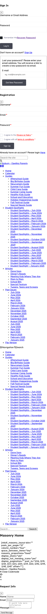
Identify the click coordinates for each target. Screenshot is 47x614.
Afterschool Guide (19, 178)
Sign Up (28, 52)
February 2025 (17, 337)
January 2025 (17, 340)
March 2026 (16, 303)
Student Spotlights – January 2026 (27, 226)
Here (42, 152)
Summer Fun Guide (20, 186)
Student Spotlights (14, 207)
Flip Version (11, 342)
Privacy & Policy (24, 135)
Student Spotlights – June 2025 (26, 252)
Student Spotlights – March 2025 (26, 260)
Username (5, 104)
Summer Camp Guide (21, 192)
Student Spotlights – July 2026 (25, 210)
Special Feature (18, 284)
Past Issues (10, 289)
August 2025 (16, 321)
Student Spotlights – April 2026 (25, 218)
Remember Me (10, 37)
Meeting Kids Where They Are (25, 276)
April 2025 (15, 332)
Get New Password (14, 82)
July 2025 (15, 324)
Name (3, 596)
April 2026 (15, 300)
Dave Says (15, 271)
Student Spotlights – (25, 255)
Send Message (6, 613)
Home (8, 170)
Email (3, 115)
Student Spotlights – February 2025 (28, 263)
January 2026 (17, 308)
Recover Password (26, 37)
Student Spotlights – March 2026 (26, 221)
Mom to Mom (17, 279)
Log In (6, 46)
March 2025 (16, 334)
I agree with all (19, 139)
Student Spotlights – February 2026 (28, 223)
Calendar (10, 173)
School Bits (15, 281)
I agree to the (18, 135)
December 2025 (18, 311)
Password (5, 25)
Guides (8, 176)
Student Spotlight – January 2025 (27, 266)
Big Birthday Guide (20, 181)
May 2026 (15, 297)
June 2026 (15, 295)
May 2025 (15, 329)
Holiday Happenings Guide (24, 199)
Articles (9, 268)
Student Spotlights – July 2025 (25, 250)
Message (4, 607)
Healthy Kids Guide (20, 194)
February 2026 (17, 305)
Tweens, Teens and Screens (24, 287)
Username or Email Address (14, 15)
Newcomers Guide (19, 184)
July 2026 (15, 292)
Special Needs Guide (21, 205)
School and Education (21, 197)
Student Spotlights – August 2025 (27, 247)
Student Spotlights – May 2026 (25, 215)
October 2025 (17, 316)
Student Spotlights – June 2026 (26, 213)
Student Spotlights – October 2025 (27, 239)
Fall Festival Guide (19, 202)
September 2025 (18, 318)
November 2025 (18, 313)
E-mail (5, 70)
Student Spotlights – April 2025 (25, 258)
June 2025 (15, 326)
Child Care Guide (19, 189)
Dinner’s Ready (18, 274)
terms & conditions (25, 139)
